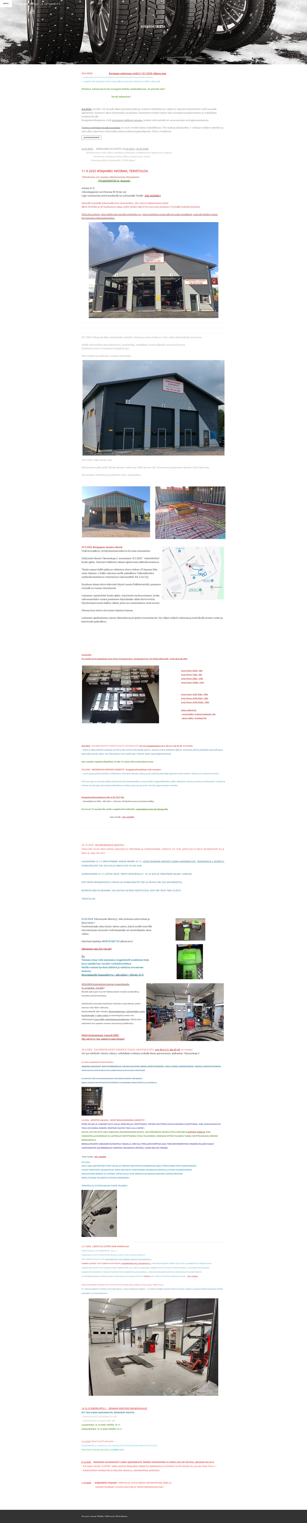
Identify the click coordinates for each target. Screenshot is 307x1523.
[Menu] (6, 3)
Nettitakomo (121, 1516)
